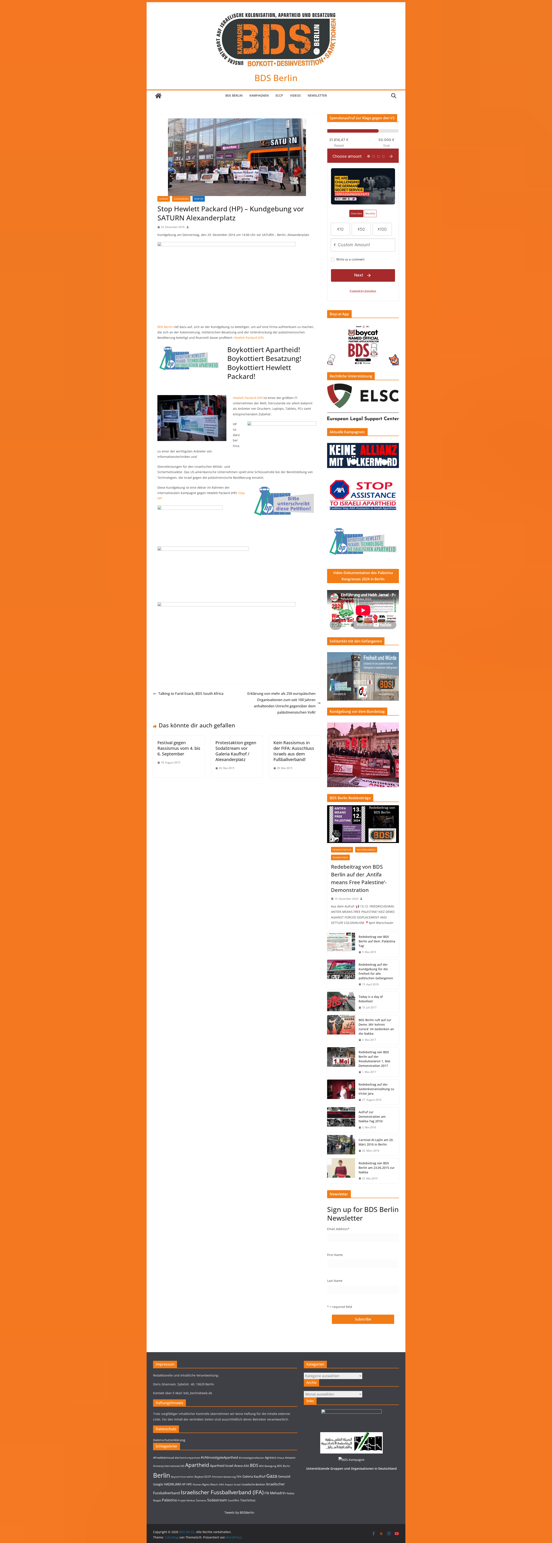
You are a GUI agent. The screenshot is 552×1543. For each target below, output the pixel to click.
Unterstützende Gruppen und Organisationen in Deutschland (351, 1468)
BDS (254, 1465)
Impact (229, 1484)
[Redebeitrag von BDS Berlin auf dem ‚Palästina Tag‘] (341, 944)
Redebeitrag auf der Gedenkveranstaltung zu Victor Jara (376, 1089)
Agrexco (270, 1457)
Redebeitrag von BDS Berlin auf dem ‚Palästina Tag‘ (377, 941)
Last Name (334, 1281)
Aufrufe (163, 198)
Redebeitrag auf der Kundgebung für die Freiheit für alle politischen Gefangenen (376, 971)
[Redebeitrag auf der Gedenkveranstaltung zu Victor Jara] (341, 1092)
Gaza (271, 1475)
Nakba (290, 1493)
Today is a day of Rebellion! (371, 999)
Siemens (201, 1500)
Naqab (157, 1500)
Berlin (161, 1475)
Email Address (338, 1229)
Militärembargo (366, 849)
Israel (237, 1484)
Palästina (169, 1500)
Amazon (290, 1458)
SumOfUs (233, 1500)
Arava (238, 1465)
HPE (189, 1484)
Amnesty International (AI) (168, 1466)
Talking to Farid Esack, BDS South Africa (190, 693)
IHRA (221, 1484)
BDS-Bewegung (267, 1466)
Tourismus (248, 1500)
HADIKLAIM (172, 1484)
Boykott (199, 1477)
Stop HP (198, 198)
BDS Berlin (276, 78)
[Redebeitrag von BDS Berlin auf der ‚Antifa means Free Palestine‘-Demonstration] (363, 824)
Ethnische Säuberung (224, 1476)
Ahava (280, 1457)
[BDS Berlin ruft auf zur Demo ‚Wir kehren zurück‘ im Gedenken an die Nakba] (341, 1030)
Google (158, 1484)
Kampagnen (259, 95)
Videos (295, 95)
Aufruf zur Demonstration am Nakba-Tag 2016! (372, 1116)
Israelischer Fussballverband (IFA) (222, 1492)
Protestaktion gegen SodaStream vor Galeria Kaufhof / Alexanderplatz (235, 751)
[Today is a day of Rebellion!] (341, 1002)
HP (183, 1484)
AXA (246, 1466)
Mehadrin (278, 1493)
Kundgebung (181, 198)
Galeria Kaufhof (253, 1476)
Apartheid (197, 1464)
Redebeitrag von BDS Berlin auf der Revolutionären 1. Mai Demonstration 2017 (374, 1059)
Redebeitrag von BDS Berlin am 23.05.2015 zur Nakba (377, 1167)
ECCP (279, 95)
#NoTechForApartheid (187, 1457)
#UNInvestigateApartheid (219, 1457)
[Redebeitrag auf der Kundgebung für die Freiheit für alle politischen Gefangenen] (341, 974)
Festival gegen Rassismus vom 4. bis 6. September (178, 748)
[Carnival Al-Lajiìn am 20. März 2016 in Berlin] (341, 1145)
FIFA (239, 1477)
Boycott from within (182, 1476)
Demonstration (342, 849)
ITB (266, 1493)
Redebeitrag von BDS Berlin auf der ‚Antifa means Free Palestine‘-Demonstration (359, 878)
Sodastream (217, 1500)
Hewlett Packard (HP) (248, 338)
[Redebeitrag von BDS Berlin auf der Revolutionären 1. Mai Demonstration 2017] (341, 1062)
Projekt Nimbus (186, 1500)
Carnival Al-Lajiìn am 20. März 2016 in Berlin (376, 1142)
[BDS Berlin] (158, 96)
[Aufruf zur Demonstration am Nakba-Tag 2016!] (341, 1119)
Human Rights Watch (205, 1484)
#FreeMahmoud (163, 1458)
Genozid (284, 1476)
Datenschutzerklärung (169, 1440)
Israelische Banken (253, 1484)
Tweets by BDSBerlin (239, 1512)
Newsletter (317, 95)
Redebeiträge (340, 857)
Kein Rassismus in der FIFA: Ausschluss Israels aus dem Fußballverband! (293, 751)
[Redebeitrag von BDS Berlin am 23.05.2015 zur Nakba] (341, 1171)
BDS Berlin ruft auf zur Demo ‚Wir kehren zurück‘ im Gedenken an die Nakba (376, 1027)
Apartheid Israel (221, 1465)
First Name (335, 1255)
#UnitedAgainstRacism (251, 1457)
